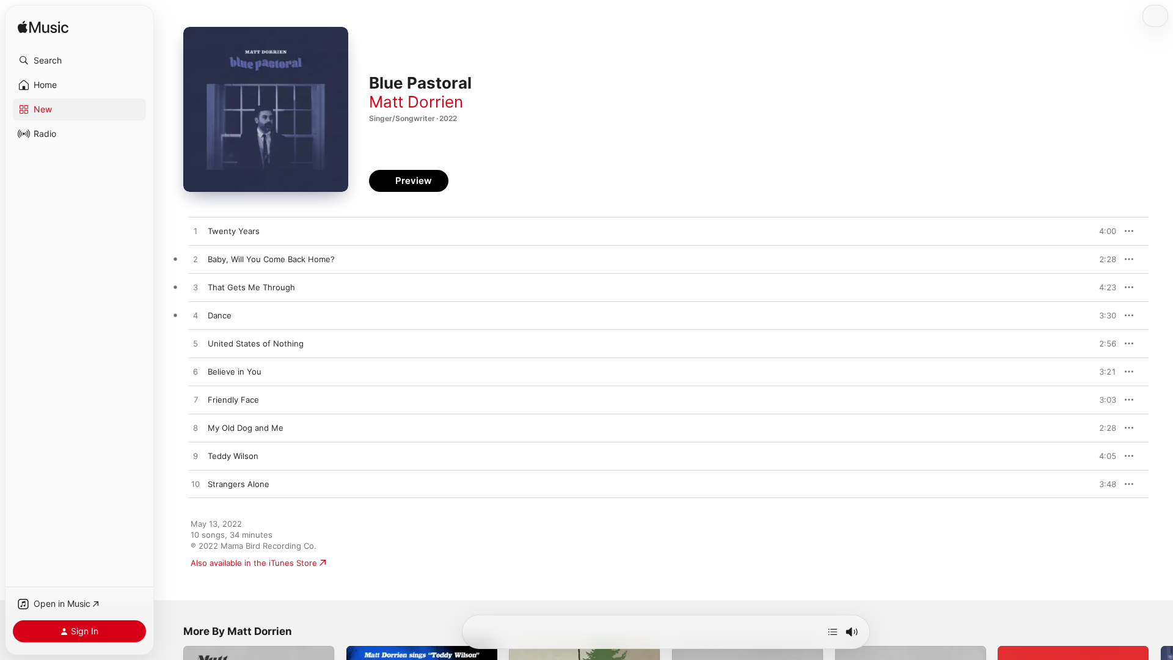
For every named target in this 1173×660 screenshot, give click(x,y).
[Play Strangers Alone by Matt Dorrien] (195, 484)
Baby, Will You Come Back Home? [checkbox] (271, 259)
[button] (79, 60)
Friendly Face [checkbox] (233, 400)
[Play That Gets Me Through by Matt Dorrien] (195, 287)
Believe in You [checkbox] (234, 371)
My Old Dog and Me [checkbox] (245, 428)
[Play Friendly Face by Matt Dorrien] (195, 400)
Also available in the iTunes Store (254, 563)
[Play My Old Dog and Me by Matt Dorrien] (195, 428)
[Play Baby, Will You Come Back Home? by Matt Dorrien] (195, 259)
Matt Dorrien (416, 101)
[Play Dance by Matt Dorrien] (195, 315)
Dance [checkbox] (220, 315)
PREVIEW (1102, 231)
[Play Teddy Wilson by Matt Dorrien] (195, 456)
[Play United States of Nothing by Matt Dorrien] (195, 344)
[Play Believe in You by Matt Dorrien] (195, 372)
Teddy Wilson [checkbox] (233, 456)
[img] (43, 28)
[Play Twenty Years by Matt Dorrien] (195, 231)
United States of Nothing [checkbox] (256, 343)
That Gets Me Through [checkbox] (251, 287)
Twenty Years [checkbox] (234, 231)
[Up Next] (832, 631)
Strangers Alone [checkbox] (238, 484)
